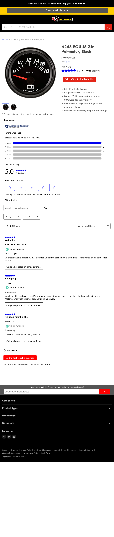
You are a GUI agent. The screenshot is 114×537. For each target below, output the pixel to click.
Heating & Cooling (86, 450)
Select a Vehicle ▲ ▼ (57, 10)
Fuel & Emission (69, 450)
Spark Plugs (45, 453)
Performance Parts (30, 453)
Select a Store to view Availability (79, 79)
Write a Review (93, 70)
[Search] (108, 27)
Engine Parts (26, 450)
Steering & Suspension (11, 453)
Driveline (14, 450)
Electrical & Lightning (42, 450)
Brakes (5, 450)
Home (5, 39)
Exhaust (57, 450)
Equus (67, 61)
